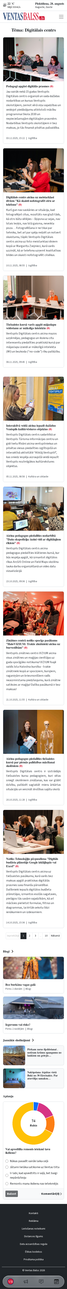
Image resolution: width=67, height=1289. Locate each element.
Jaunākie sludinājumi (16, 1040)
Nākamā (55, 936)
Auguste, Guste (43, 7)
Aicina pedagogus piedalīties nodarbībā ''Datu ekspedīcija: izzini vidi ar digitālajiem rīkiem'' (33, 539)
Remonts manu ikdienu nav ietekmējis (34, 1184)
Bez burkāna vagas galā (20, 984)
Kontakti (33, 1213)
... (40, 936)
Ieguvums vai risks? (17, 1024)
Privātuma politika (34, 1259)
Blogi (6, 951)
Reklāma (33, 1221)
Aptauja (8, 1096)
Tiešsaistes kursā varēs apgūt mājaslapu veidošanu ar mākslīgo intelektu (31, 326)
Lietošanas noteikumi (33, 1229)
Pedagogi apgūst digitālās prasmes (29, 86)
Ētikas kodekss (33, 1252)
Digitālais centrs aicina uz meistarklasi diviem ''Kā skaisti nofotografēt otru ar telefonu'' (30, 200)
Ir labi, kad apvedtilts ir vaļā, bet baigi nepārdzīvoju (33, 1175)
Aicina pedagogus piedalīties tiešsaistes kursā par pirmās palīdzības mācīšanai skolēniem (30, 762)
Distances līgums (33, 1236)
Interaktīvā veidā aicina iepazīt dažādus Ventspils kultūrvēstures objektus (31, 427)
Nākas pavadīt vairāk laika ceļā (29, 1161)
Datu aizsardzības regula (33, 1244)
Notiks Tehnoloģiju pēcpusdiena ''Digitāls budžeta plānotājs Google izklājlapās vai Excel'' (32, 862)
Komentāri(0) (50, 1194)
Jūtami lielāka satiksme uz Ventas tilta (34, 1167)
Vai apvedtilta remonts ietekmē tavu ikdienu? (27, 1151)
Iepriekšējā (13, 936)
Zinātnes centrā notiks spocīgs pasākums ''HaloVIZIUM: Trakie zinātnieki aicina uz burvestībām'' (33, 644)
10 (46, 936)
